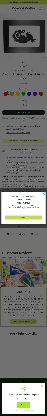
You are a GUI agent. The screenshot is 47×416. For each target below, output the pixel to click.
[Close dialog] (43, 193)
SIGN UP (23, 217)
